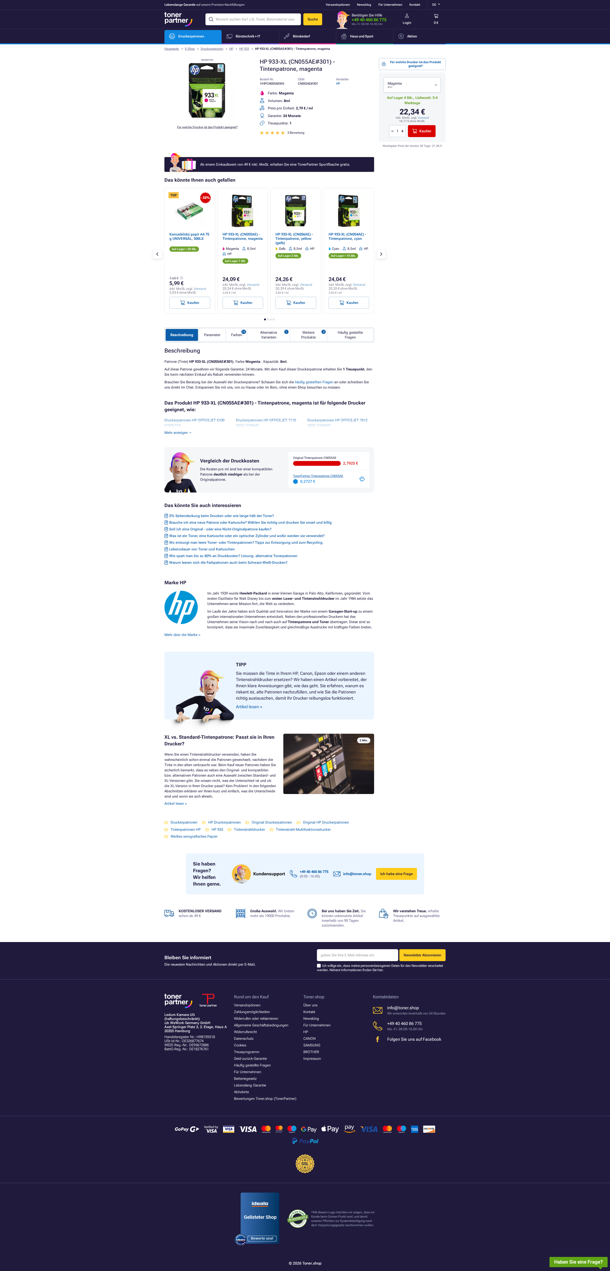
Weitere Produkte (308, 334)
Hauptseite (171, 49)
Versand (423, 117)
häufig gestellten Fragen (314, 382)
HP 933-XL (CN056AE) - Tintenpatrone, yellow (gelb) (294, 238)
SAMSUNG (311, 1045)
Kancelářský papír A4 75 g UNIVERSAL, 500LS (189, 236)
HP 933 (244, 49)
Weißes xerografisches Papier (194, 836)
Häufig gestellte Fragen (350, 334)
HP (231, 49)
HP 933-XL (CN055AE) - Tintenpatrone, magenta (243, 236)
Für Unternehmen (390, 4)
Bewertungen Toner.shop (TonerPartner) (265, 1099)
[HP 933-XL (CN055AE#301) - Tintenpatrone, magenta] (207, 118)
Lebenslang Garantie (250, 1085)
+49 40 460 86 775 (369, 19)
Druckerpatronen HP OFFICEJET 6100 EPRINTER (194, 423)
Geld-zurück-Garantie (250, 1058)
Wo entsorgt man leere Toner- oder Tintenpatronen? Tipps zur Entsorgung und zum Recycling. (246, 542)
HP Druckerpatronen (224, 822)
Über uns (310, 1005)
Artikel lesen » (175, 803)
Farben (236, 335)
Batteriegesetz (245, 1078)
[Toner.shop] (178, 19)
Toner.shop (313, 996)
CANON (309, 1038)
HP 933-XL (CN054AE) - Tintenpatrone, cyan (347, 236)
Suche (313, 19)
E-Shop (190, 49)
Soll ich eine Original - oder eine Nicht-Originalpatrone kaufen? (220, 529)
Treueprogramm (246, 1052)
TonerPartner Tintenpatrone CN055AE (318, 476)
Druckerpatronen (212, 49)
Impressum (312, 1058)
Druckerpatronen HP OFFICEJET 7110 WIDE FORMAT (266, 423)
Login (407, 23)
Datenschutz (244, 1038)
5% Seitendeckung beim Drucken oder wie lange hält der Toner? (221, 516)
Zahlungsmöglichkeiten (252, 1012)
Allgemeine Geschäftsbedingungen (261, 1025)
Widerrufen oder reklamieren (256, 1018)
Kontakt (414, 4)
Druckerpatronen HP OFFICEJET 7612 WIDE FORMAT (337, 423)
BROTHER (311, 1052)
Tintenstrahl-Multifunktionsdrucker (303, 829)
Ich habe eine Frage (396, 874)
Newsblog (364, 4)
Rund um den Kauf (251, 996)
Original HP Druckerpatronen (326, 822)
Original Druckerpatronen (272, 822)
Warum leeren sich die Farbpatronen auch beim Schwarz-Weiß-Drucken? (228, 562)
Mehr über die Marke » (182, 635)
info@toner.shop (357, 874)
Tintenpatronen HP (186, 829)
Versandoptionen (338, 4)
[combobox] (412, 85)
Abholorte (241, 1092)
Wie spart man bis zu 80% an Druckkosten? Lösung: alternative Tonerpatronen (233, 556)
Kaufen (425, 131)
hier (380, 970)
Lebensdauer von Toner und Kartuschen (202, 549)
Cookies (240, 1045)
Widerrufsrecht (245, 1032)
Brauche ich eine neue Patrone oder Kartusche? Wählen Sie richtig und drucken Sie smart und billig (250, 522)
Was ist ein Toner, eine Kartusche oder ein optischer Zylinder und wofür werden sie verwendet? (247, 536)
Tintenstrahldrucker (249, 829)
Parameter (212, 335)
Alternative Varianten (268, 334)
